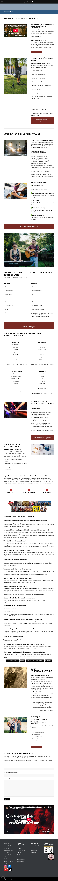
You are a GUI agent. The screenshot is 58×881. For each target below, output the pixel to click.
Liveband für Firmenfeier (22, 857)
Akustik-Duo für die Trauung (21, 851)
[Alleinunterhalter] (10, 503)
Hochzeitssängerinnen (46, 545)
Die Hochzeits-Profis (35, 845)
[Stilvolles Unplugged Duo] (43, 509)
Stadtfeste (33, 176)
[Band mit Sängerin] (18, 503)
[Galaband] (40, 503)
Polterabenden (43, 535)
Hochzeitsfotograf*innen (38, 732)
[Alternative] (36, 509)
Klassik (18, 600)
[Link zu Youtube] (53, 879)
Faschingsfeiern (37, 580)
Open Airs (48, 174)
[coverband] (25, 503)
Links (32, 854)
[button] (3, 878)
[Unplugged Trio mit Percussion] (47, 503)
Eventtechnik (33, 852)
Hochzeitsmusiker (8, 546)
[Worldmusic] (21, 509)
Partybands (26, 571)
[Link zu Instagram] (51, 879)
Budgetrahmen (8, 469)
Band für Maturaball (21, 859)
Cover (21, 571)
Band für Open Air (21, 861)
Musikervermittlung (8, 11)
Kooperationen (34, 850)
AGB (31, 857)
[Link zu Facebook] (49, 879)
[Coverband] (14, 509)
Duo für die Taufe (20, 854)
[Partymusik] (29, 509)
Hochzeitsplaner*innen (37, 736)
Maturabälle (39, 574)
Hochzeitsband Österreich (20, 847)
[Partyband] (32, 503)
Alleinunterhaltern (47, 534)
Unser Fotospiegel (34, 848)
